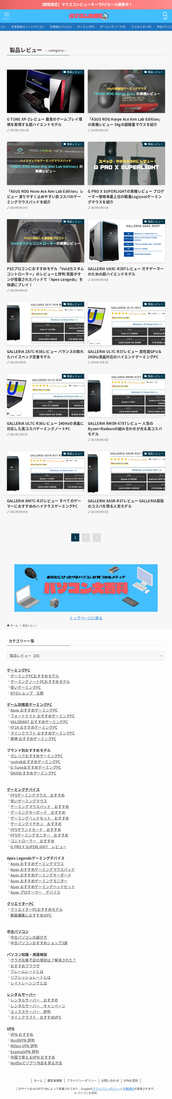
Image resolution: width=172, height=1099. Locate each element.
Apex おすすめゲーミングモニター (39, 881)
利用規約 (128, 1088)
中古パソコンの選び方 (29, 937)
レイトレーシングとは (29, 983)
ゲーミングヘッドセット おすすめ (40, 818)
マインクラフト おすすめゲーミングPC (43, 733)
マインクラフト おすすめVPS (36, 1017)
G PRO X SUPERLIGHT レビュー (38, 847)
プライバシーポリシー (82, 1080)
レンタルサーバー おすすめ (34, 1000)
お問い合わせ (110, 1080)
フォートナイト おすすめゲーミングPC (43, 716)
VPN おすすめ (22, 1034)
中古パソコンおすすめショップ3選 (39, 943)
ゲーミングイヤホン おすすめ (36, 824)
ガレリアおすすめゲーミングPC (37, 756)
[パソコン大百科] (86, 16)
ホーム (38, 1080)
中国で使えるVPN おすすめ (33, 1057)
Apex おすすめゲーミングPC (34, 710)
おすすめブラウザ (25, 966)
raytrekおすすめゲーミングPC (35, 762)
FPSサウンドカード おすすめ (36, 829)
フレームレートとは (27, 971)
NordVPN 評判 (23, 1040)
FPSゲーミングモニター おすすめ (39, 835)
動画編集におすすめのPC (31, 915)
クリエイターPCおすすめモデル (37, 909)
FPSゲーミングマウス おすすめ (38, 795)
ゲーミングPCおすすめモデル (35, 676)
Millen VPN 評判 (24, 1046)
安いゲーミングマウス (29, 801)
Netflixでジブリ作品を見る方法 (36, 1063)
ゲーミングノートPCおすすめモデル (40, 681)
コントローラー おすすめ (32, 841)
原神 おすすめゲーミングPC (33, 739)
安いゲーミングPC (26, 687)
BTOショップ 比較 (27, 693)
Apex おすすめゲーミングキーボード (41, 875)
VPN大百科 (131, 1080)
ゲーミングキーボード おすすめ (38, 812)
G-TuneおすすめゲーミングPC (36, 767)
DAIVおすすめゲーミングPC (33, 773)
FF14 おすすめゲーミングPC (34, 727)
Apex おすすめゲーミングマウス (37, 864)
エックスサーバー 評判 (31, 1012)
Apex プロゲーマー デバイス (35, 892)
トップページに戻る (86, 618)
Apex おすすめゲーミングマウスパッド (43, 869)
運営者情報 (54, 1080)
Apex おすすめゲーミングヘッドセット (43, 887)
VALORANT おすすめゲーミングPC (39, 722)
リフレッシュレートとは (31, 977)
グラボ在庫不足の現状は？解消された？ (43, 960)
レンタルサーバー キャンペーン (38, 1006)
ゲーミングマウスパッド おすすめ (40, 806)
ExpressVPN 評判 (25, 1051)
